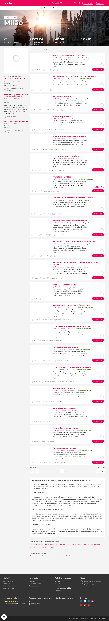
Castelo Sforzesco (36, 544)
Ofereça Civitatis (8, 588)
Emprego (57, 593)
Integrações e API (60, 588)
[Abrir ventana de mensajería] (4, 617)
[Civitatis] (9, 3)
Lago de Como (76, 544)
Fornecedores (59, 581)
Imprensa (6, 584)
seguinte (97, 471)
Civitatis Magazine (35, 584)
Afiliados (57, 584)
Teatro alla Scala (63, 544)
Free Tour (69, 556)
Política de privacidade (93, 618)
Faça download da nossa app (40, 598)
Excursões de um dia (37, 556)
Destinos (32, 581)
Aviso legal (83, 618)
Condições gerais (73, 618)
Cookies (103, 618)
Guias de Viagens (35, 586)
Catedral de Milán (50, 544)
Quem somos (8, 581)
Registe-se (99, 3)
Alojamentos (58, 590)
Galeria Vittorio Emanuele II (92, 544)
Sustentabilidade (9, 586)
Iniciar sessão (88, 3)
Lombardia (13, 17)
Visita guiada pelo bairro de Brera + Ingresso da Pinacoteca (16, 95)
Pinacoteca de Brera (47, 548)
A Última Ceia (34, 548)
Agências (57, 586)
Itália (6, 17)
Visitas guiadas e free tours (55, 556)
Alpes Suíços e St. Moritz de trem (16, 79)
